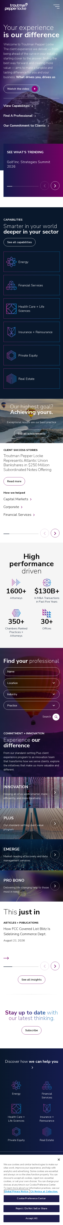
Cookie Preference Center (31, 1198)
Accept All (31, 1218)
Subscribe (31, 1030)
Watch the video (18, 89)
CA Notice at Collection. (44, 1191)
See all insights (32, 980)
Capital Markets (16, 499)
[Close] (59, 1159)
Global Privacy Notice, (17, 1191)
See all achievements (32, 434)
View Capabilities (17, 106)
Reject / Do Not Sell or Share (31, 1208)
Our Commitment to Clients (25, 125)
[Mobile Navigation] (56, 7)
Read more (14, 481)
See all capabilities (19, 242)
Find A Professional (18, 116)
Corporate (11, 507)
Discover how (31, 1061)
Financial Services (17, 514)
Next (55, 185)
